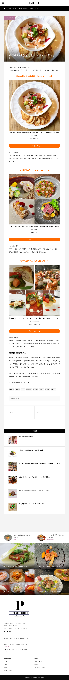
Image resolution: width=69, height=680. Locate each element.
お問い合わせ (38, 661)
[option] (18, 537)
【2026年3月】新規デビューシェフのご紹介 (15, 649)
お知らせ (6, 667)
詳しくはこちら (34, 146)
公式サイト (7, 661)
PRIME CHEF (34, 3)
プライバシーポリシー (40, 667)
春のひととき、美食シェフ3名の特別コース (15, 644)
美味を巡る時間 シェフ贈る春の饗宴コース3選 (16, 638)
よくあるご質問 (8, 670)
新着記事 (6, 664)
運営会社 (36, 664)
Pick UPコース (9, 17)
